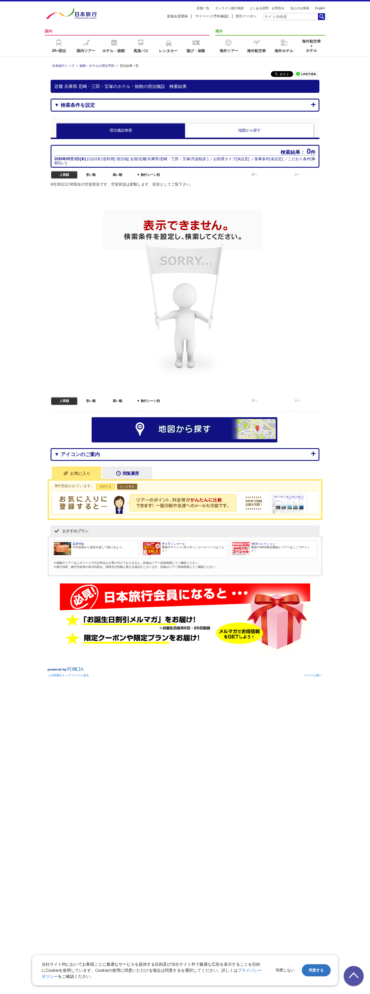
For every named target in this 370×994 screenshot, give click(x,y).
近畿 (142, 159)
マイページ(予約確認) (212, 16)
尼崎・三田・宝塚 (175, 159)
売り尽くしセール (173, 543)
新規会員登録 (177, 16)
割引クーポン (246, 16)
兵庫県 (153, 159)
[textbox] (290, 16)
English (320, 8)
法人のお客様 (299, 8)
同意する (316, 970)
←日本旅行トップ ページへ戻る (68, 675)
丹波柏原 (198, 159)
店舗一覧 (203, 8)
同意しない (285, 970)
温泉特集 (78, 543)
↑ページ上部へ (313, 675)
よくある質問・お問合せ (266, 8)
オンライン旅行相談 (229, 8)
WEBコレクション (263, 543)
